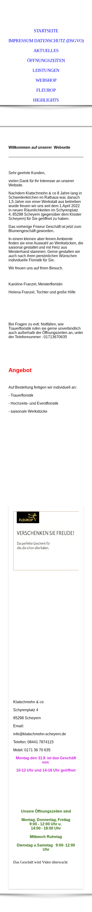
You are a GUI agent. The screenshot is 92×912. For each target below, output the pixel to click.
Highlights (46, 100)
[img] (46, 13)
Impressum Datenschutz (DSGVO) (46, 40)
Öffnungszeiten (46, 60)
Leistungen (46, 70)
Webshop (46, 80)
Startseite (46, 30)
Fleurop (46, 90)
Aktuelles (46, 50)
